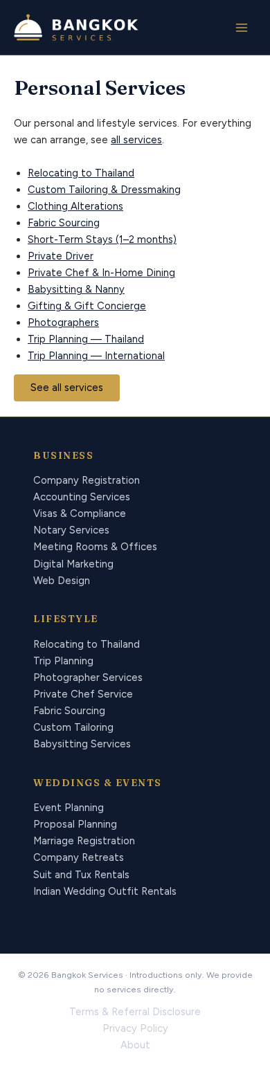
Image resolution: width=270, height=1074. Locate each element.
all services (136, 140)
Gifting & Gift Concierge (87, 306)
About (135, 1045)
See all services (66, 387)
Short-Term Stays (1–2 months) (102, 239)
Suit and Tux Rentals (81, 874)
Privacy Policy (135, 1028)
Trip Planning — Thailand (86, 339)
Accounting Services (81, 497)
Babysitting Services (82, 744)
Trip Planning (63, 661)
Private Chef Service (83, 694)
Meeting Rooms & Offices (95, 546)
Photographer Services (88, 677)
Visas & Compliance (79, 513)
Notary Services (71, 530)
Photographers (63, 322)
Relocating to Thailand (81, 173)
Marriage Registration (84, 841)
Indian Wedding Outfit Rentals (105, 891)
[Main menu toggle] (241, 27)
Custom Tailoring (73, 727)
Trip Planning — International (96, 355)
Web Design (61, 580)
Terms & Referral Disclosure (135, 1011)
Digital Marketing (73, 564)
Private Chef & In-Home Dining (101, 272)
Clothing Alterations (75, 206)
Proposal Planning (75, 824)
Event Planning (68, 807)
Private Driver (60, 256)
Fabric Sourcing (64, 223)
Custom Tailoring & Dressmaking (104, 189)
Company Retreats (78, 857)
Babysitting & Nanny (76, 289)
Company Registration (86, 480)
